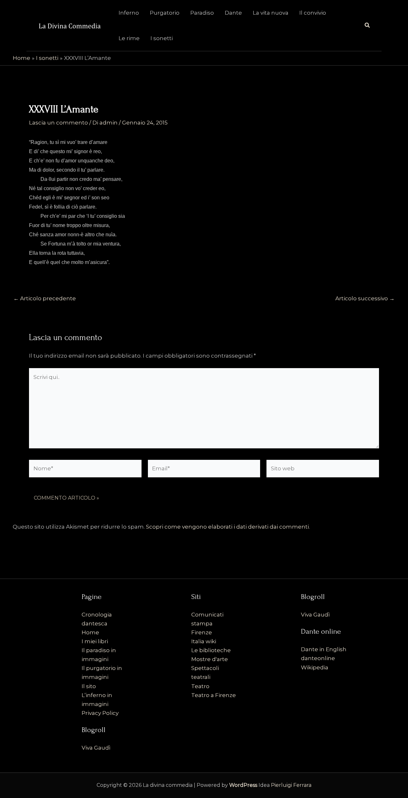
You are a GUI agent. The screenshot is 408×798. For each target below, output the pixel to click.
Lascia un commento (58, 122)
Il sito (89, 686)
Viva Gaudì (96, 748)
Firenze (201, 632)
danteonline (318, 658)
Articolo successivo (365, 298)
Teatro (200, 686)
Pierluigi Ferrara (291, 785)
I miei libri (95, 641)
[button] (367, 25)
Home (90, 632)
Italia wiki (203, 641)
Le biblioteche (211, 650)
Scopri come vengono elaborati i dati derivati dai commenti (227, 527)
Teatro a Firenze (213, 695)
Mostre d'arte (209, 659)
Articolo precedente (44, 298)
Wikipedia (314, 667)
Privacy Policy (100, 713)
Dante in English (323, 649)
